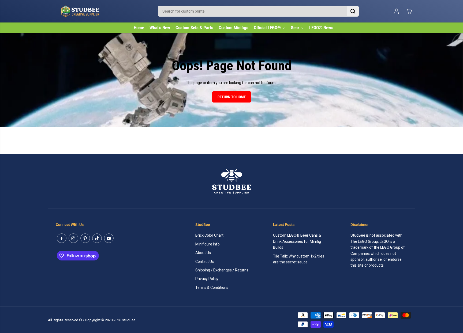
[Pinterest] (85, 238)
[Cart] (409, 11)
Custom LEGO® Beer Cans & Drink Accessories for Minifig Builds (297, 241)
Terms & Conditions (211, 287)
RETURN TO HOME (232, 97)
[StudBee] (93, 11)
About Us (203, 253)
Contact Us (204, 261)
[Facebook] (62, 238)
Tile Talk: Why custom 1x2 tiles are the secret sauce (298, 259)
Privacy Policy (206, 279)
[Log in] (396, 11)
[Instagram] (73, 238)
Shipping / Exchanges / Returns (221, 270)
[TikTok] (97, 238)
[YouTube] (109, 238)
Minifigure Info (207, 244)
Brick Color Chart (209, 235)
